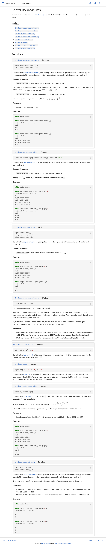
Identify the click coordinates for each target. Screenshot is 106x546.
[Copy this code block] (90, 66)
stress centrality (29, 474)
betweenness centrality (31, 72)
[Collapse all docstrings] (103, 3)
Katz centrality (28, 355)
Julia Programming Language (63, 543)
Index (15, 23)
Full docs (17, 54)
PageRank (26, 374)
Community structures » (95, 540)
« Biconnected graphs (9, 540)
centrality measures (40, 15)
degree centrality (29, 242)
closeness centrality (30, 162)
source (91, 146)
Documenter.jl (45, 543)
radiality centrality (29, 396)
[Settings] (99, 3)
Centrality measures (26, 10)
